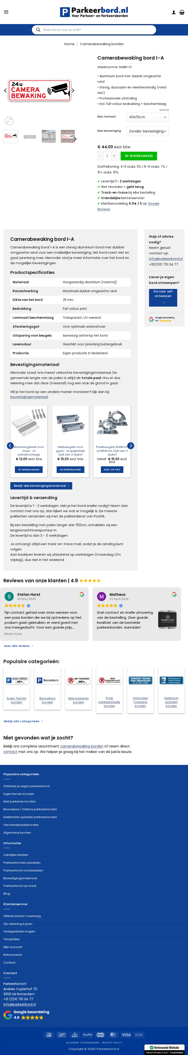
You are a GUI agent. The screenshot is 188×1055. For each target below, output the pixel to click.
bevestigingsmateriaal (29, 397)
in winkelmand (139, 156)
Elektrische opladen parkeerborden (30, 817)
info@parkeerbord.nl (166, 258)
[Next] (72, 90)
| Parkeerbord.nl (107, 1049)
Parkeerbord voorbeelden (23, 870)
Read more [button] (13, 634)
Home (69, 43)
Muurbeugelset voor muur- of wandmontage (29, 451)
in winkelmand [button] (28, 469)
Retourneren (12, 955)
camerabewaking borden (81, 746)
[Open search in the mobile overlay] (94, 29)
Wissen (164, 110)
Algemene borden (17, 832)
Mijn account (12, 947)
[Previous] (5, 90)
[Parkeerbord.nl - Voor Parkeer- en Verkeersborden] (94, 12)
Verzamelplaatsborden (21, 825)
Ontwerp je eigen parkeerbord (26, 786)
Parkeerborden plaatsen (22, 862)
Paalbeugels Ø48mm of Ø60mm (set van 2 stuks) (112, 451)
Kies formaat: (106, 116)
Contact (9, 962)
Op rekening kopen (17, 924)
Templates (11, 939)
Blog (6, 893)
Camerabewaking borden (102, 43)
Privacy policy (112, 1042)
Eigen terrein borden (18, 794)
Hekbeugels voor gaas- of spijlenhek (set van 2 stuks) (70, 451)
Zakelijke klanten (15, 855)
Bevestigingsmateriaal (20, 878)
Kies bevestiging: (109, 130)
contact (10, 751)
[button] (6, 12)
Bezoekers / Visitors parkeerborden (30, 809)
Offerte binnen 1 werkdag (22, 916)
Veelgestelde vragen (19, 931)
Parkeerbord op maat (19, 886)
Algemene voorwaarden (82, 1042)
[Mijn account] (173, 12)
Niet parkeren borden (19, 801)
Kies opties (112, 469)
